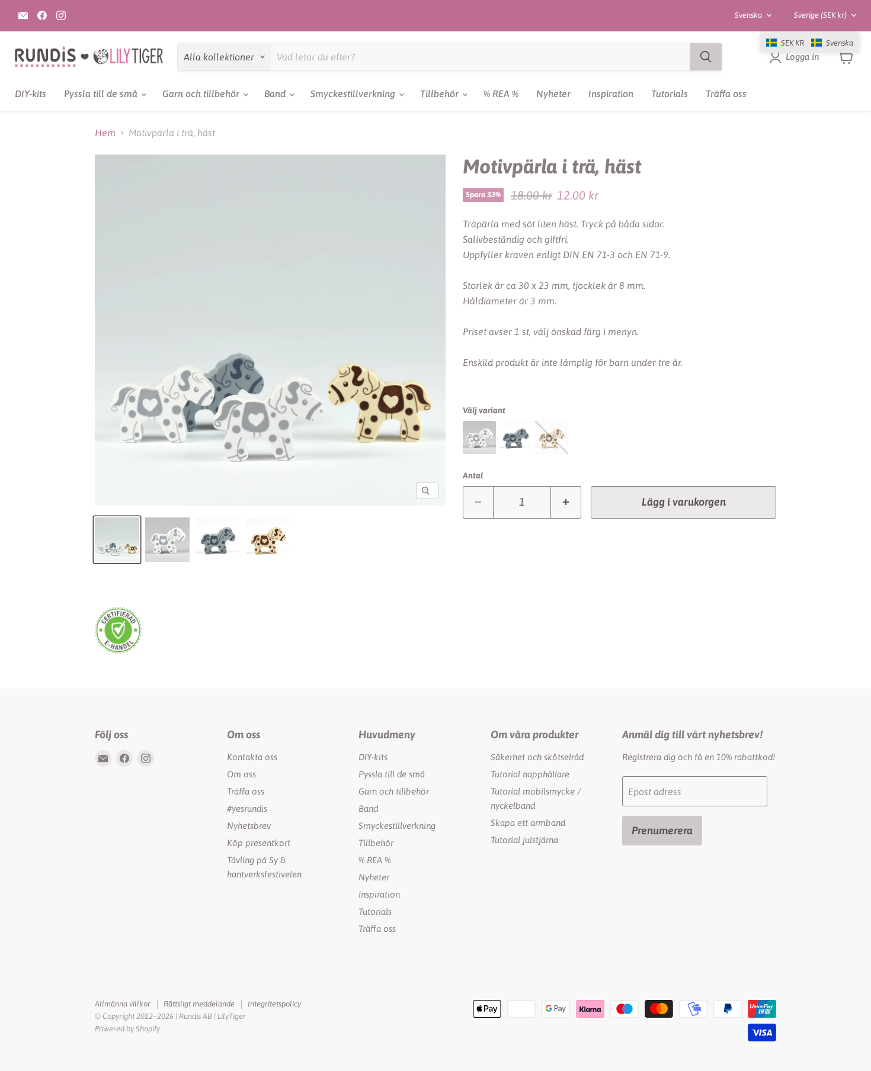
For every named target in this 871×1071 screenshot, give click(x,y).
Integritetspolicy (274, 1003)
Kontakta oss (252, 757)
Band (276, 93)
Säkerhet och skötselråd (537, 757)
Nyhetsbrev (249, 826)
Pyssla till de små (102, 93)
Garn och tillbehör (202, 93)
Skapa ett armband (528, 823)
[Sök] (706, 56)
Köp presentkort (258, 843)
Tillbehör (440, 93)
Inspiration (610, 93)
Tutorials (669, 93)
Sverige (820, 15)
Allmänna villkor (122, 1003)
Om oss (241, 774)
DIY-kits (30, 93)
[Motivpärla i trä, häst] (117, 539)
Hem (105, 132)
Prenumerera (662, 830)
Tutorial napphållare (530, 774)
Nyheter (553, 93)
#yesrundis (247, 808)
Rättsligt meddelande (199, 1003)
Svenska (748, 15)
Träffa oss (726, 93)
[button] (809, 43)
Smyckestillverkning (354, 93)
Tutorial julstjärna (524, 840)
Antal (473, 475)
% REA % (500, 93)
